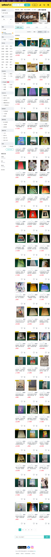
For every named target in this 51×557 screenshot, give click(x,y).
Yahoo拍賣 (6, 5)
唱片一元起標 (29, 23)
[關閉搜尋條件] (19, 5)
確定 (10, 22)
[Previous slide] (16, 43)
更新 (34, 551)
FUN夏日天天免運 (41, 23)
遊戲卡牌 (23, 23)
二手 (45, 27)
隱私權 (22, 553)
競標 (37, 27)
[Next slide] (25, 43)
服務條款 (17, 553)
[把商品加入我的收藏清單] (22, 59)
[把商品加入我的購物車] (24, 59)
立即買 (28, 27)
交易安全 (33, 553)
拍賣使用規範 (27, 553)
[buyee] (7, 33)
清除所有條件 (9, 149)
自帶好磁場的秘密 (18, 23)
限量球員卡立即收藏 (35, 23)
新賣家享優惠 (47, 23)
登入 (35, 5)
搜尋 (47, 537)
